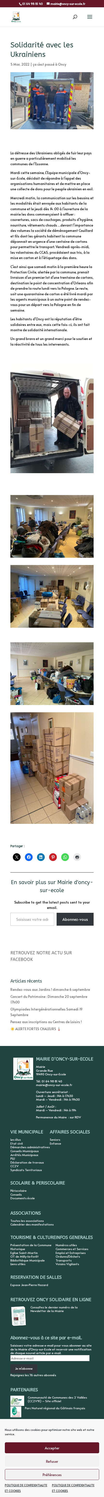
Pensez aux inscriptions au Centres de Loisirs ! (46, 1021)
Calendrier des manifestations (32, 1224)
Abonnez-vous (75, 919)
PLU (12, 1158)
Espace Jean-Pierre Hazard (29, 1285)
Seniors (55, 1139)
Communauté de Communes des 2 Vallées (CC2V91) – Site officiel (57, 1399)
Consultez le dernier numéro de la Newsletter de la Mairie (54, 1309)
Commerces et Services (72, 1249)
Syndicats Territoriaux (26, 1170)
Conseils (16, 1194)
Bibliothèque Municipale (27, 1260)
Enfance (55, 1143)
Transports (64, 1260)
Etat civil (16, 1143)
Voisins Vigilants (67, 1264)
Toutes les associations (27, 1220)
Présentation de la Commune (31, 1245)
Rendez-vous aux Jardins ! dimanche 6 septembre (50, 989)
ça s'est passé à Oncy (49, 64)
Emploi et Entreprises (71, 1253)
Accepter (52, 1447)
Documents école (22, 1198)
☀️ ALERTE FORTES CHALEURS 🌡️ (35, 1029)
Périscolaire (18, 1190)
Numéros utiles (66, 1245)
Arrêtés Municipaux (24, 1155)
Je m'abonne (24, 1368)
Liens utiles (17, 1264)
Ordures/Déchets (68, 1256)
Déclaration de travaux (27, 1162)
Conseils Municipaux (24, 1151)
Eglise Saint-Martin (24, 1253)
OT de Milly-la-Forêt (24, 1256)
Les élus (15, 1139)
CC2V (14, 1166)
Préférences (52, 1474)
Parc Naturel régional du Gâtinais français (55, 1408)
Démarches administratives (30, 1147)
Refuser (52, 1461)
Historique (17, 1249)
